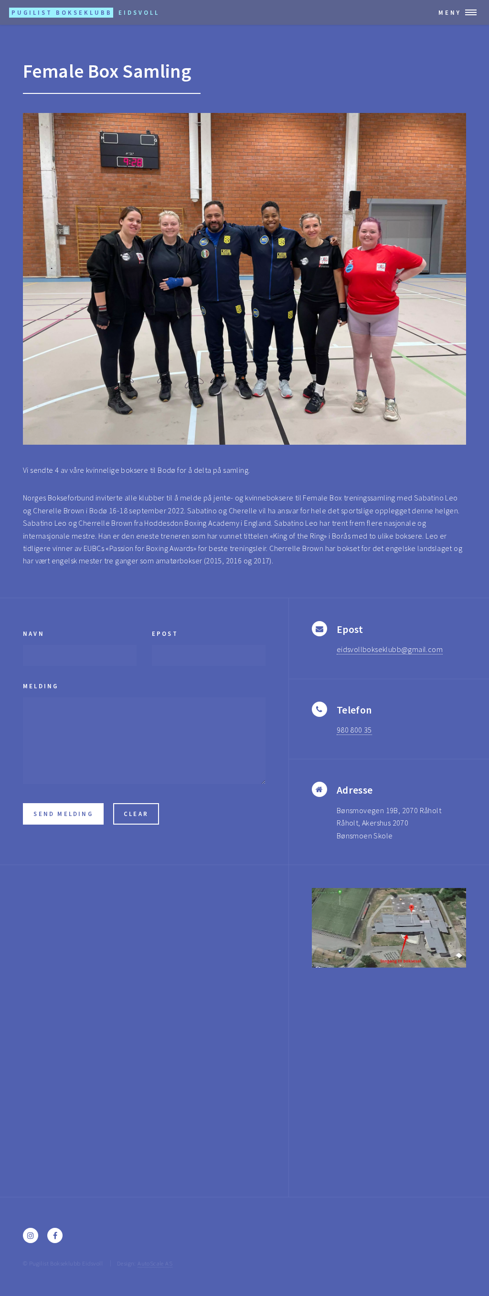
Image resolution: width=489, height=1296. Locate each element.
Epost (165, 633)
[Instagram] (30, 1235)
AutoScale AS (155, 1263)
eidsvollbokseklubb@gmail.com (390, 649)
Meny (449, 12)
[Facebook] (55, 1235)
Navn (33, 633)
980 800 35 (354, 730)
